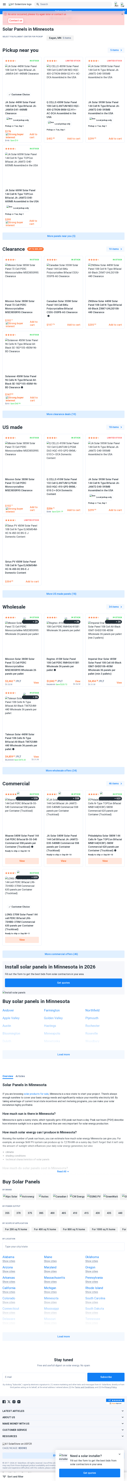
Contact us (15, 20)
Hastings (50, 1026)
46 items (114, 783)
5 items (114, 50)
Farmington (52, 1010)
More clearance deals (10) (61, 414)
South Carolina (95, 1298)
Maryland (50, 1267)
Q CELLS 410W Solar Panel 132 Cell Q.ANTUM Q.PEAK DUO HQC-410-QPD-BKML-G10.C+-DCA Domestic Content (62, 487)
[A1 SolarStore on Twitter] (9, 1401)
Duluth (6, 1041)
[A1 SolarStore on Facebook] (4, 1401)
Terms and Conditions (84, 1387)
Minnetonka (52, 1041)
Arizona (7, 1267)
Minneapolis (52, 1033)
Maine (48, 1257)
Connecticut (10, 1308)
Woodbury (92, 1041)
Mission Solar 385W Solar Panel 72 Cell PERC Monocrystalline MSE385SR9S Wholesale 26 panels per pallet (20, 666)
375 (30, 1213)
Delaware (8, 1319)
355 (7, 1213)
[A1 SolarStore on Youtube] (18, 1401)
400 (52, 1213)
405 (64, 1213)
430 (98, 1213)
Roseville (91, 1033)
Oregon (90, 1267)
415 (86, 1213)
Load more (63, 1054)
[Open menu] (4, 4)
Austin (6, 1026)
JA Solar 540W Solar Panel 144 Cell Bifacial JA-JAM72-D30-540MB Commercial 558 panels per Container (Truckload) (63, 843)
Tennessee (92, 1319)
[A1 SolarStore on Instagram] (13, 1401)
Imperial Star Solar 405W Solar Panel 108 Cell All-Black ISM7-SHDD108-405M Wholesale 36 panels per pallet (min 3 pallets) (104, 666)
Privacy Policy (111, 1387)
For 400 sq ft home (45, 1229)
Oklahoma (92, 1257)
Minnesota (51, 1298)
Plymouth (91, 1018)
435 (109, 1213)
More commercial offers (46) (61, 954)
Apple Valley (10, 1018)
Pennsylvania (94, 1277)
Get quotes (63, 982)
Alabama (8, 1257)
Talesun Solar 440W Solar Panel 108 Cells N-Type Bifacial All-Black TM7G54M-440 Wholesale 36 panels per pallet (21, 742)
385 (41, 1213)
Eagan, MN (60, 37)
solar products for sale (36, 1093)
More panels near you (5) (61, 236)
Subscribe (106, 1377)
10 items (114, 249)
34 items (114, 606)
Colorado (8, 1298)
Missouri (50, 1319)
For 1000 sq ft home (103, 1229)
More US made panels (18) (61, 593)
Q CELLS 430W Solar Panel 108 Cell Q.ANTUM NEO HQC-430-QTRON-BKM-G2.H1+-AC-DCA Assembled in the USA (63, 110)
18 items (114, 427)
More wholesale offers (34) (61, 770)
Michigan (50, 1288)
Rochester (92, 1026)
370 (18, 1213)
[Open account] (116, 4)
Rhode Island (94, 1288)
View (22, 861)
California (8, 1288)
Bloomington (11, 1033)
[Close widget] (119, 1454)
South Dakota (94, 1308)
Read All (61, 1171)
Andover (8, 1010)
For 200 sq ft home (16, 1229)
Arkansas (8, 1277)
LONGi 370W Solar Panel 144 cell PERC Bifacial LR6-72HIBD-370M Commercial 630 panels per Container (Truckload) (21, 922)
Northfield (92, 1010)
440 (120, 1213)
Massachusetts (54, 1277)
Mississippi (51, 1308)
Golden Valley (53, 1018)
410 (75, 1213)
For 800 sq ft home (74, 1229)
